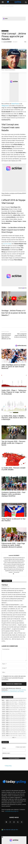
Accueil (3, 6)
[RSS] (17, 822)
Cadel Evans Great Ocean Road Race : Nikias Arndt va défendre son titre (6, 336)
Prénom (4, 748)
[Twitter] (6, 45)
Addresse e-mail (6, 753)
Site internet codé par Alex (10, 829)
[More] (21, 45)
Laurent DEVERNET (7, 41)
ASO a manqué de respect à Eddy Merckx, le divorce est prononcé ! (20, 336)
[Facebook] (3, 45)
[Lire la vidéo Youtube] (14, 298)
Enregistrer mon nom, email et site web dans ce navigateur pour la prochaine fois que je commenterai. (14, 677)
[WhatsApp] (13, 45)
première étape (7, 243)
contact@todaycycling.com (11, 811)
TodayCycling (8, 765)
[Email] (17, 45)
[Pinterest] (10, 45)
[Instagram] (13, 822)
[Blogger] (6, 822)
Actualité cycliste (9, 6)
